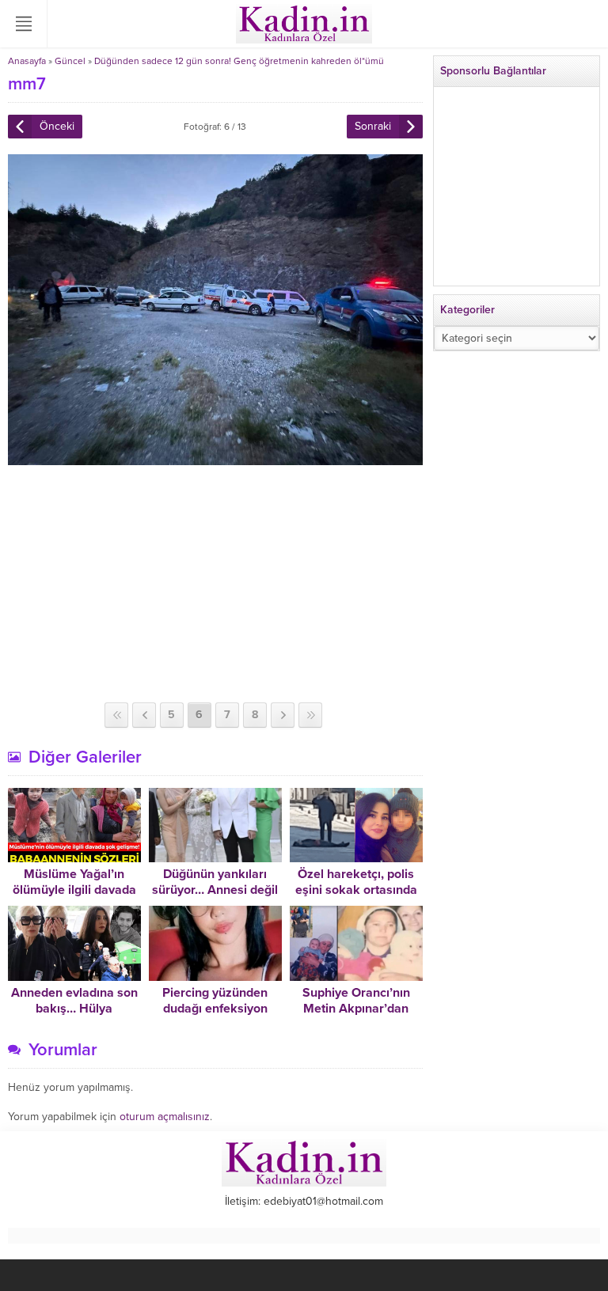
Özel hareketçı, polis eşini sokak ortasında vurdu (356, 890)
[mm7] (215, 458)
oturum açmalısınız (165, 1116)
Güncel (70, 60)
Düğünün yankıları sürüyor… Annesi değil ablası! (215, 890)
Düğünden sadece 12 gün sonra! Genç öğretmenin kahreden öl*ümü (239, 60)
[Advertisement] (215, 584)
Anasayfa (27, 60)
